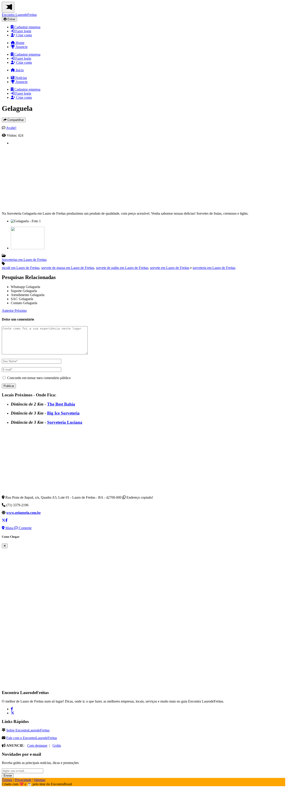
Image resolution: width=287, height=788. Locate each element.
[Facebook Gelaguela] (6, 520)
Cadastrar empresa (26, 27)
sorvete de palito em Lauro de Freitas (122, 268)
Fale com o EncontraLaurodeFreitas (31, 738)
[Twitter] (12, 713)
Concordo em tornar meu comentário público (39, 378)
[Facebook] (12, 709)
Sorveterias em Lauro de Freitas (24, 260)
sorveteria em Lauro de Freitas (214, 268)
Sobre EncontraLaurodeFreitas (28, 730)
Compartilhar (15, 120)
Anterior (8, 310)
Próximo (21, 310)
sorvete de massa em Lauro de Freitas (67, 268)
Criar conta (23, 35)
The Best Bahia (61, 404)
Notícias (20, 78)
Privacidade (23, 780)
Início (19, 70)
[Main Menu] (8, 7)
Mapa (9, 528)
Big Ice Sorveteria (63, 413)
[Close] (5, 546)
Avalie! (11, 128)
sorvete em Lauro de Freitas (169, 268)
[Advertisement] (145, 176)
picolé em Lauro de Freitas (20, 268)
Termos (7, 780)
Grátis (56, 745)
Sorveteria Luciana (64, 422)
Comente (25, 528)
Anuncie (21, 47)
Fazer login (22, 31)
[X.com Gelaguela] (3, 520)
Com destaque (37, 745)
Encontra (19, 15)
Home (19, 43)
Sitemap (39, 780)
